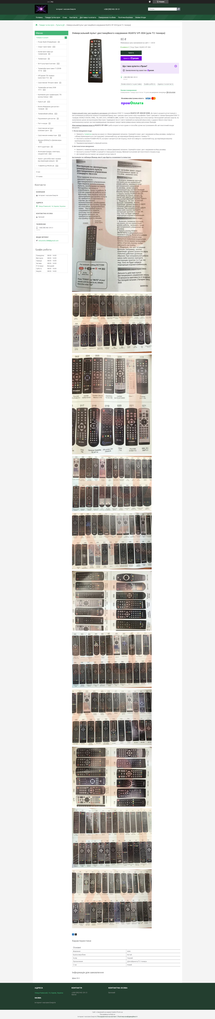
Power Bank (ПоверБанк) (47, 42)
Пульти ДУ (60, 25)
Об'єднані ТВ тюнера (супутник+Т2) (46, 77)
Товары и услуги (42, 37)
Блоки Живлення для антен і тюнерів (48, 108)
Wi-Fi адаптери (44, 147)
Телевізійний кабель (45, 113)
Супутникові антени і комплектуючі (46, 129)
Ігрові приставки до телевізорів (45, 53)
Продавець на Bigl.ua (107, 1014)
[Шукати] (178, 9)
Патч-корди (42, 123)
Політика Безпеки (125, 17)
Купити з (127, 58)
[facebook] (73, 935)
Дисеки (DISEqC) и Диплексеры (49, 140)
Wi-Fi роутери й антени (46, 63)
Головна (39, 17)
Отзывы (39, 176)
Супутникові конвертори (47, 135)
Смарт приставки (44, 47)
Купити (131, 53)
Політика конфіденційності (127, 1016)
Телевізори (42, 59)
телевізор (88, 134)
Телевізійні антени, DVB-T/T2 (47, 89)
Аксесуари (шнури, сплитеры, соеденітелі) (49, 153)
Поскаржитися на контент (107, 1016)
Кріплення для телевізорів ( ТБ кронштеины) (49, 96)
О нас (65, 17)
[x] (76, 935)
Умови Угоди (140, 17)
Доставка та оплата (88, 17)
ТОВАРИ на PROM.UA (46, 166)
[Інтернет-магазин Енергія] (44, 9)
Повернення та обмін (107, 17)
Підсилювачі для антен (46, 118)
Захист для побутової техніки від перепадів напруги (49, 160)
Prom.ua (120, 1012)
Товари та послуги (52, 17)
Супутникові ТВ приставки (48, 82)
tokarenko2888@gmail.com (48, 240)
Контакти (73, 17)
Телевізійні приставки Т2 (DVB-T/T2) (50, 70)
